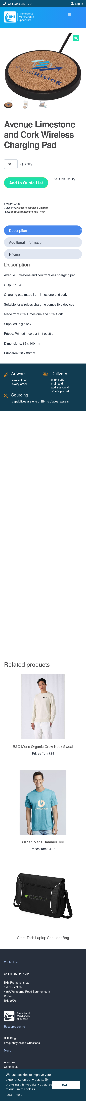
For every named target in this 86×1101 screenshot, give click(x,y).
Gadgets (22, 207)
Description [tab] (18, 230)
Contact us (11, 1067)
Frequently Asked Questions (22, 1043)
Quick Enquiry (66, 179)
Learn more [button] (14, 1094)
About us (9, 1062)
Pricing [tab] (14, 254)
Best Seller (16, 211)
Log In (79, 4)
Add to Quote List (26, 182)
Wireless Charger (38, 207)
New (42, 211)
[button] (69, 14)
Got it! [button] (66, 1085)
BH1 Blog (10, 1038)
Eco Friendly (31, 211)
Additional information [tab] (26, 242)
